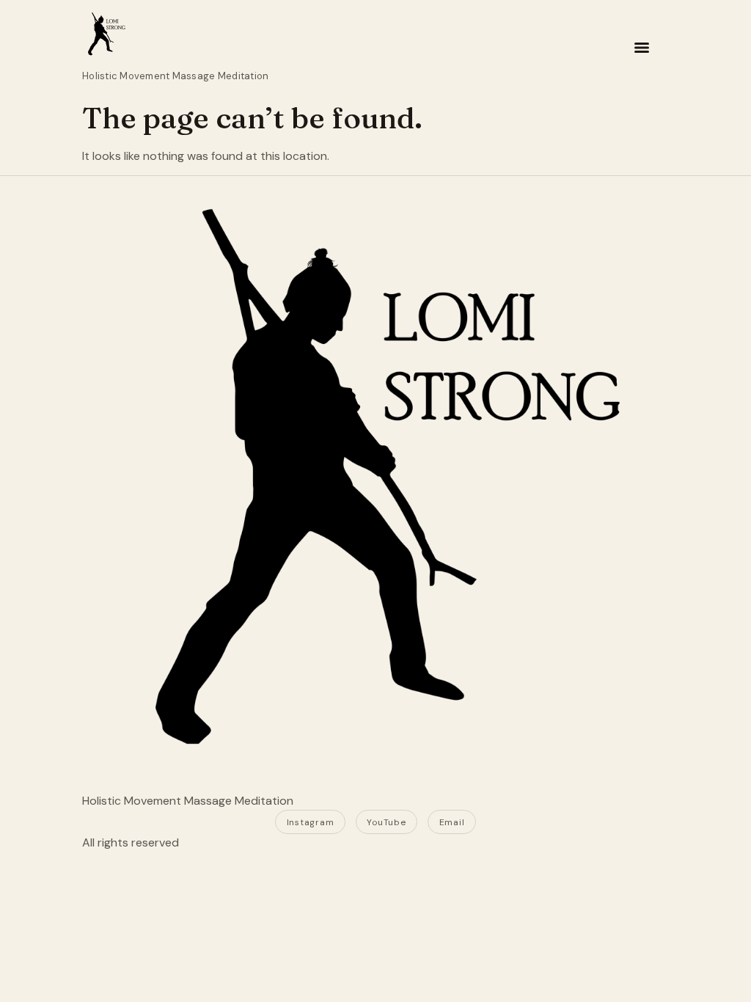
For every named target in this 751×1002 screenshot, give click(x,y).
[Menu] (642, 48)
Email (452, 822)
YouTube (386, 822)
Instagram (310, 822)
